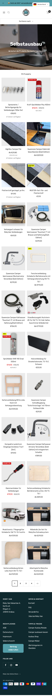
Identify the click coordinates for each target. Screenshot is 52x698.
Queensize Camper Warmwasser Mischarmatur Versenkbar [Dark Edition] (13, 276)
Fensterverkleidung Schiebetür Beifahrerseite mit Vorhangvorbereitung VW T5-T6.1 (38, 278)
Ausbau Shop (33, 637)
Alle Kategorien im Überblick (35, 646)
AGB (4, 628)
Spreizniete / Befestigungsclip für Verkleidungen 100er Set (13, 107)
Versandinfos (33, 612)
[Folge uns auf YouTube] (16, 665)
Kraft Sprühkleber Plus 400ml (38, 105)
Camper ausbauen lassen (38, 632)
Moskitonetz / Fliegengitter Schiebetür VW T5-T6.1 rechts (13, 531)
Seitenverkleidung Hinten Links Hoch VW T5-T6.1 (13, 569)
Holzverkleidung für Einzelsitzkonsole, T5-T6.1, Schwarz (38, 361)
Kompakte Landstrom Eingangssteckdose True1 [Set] (13, 447)
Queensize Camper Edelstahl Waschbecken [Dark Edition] (39, 150)
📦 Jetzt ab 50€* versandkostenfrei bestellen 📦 (26, 3)
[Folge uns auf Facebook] (5, 665)
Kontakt (31, 603)
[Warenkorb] (48, 12)
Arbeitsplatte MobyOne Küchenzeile (39, 569)
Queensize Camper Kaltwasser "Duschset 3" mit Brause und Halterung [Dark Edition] (13, 320)
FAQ (29, 608)
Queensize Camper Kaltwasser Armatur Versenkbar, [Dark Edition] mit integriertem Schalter (39, 448)
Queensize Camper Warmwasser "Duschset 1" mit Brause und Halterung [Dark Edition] (38, 233)
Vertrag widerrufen (13, 648)
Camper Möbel (33, 641)
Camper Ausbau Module (37, 628)
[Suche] (8, 12)
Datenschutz (8, 632)
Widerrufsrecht (9, 641)
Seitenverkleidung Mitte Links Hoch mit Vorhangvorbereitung (13, 403)
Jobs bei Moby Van (35, 616)
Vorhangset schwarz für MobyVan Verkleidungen (13, 230)
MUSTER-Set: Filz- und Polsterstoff (39, 191)
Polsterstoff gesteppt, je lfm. (13, 190)
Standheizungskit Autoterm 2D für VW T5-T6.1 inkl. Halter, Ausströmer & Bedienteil (38, 320)
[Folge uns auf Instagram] (11, 665)
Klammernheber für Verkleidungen (13, 489)
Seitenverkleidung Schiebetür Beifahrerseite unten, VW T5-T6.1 (38, 491)
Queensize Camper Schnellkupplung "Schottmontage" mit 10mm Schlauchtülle (38, 404)
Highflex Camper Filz (13, 149)
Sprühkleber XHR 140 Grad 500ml (13, 360)
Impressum (7, 637)
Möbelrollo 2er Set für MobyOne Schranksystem (39, 531)
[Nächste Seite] (37, 583)
